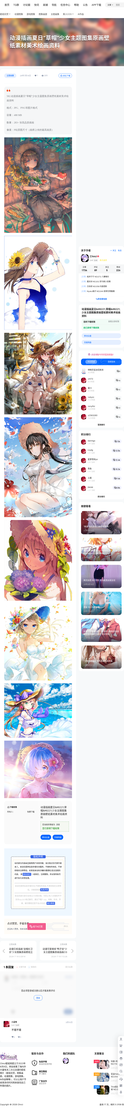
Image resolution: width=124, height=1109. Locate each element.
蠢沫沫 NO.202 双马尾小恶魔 (96, 281)
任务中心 (65, 4)
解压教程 (50, 903)
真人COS (67, 14)
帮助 (76, 4)
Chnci (20, 1104)
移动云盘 (45, 837)
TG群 (16, 4)
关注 (114, 250)
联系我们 (27, 874)
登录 (38, 998)
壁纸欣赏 (4, 14)
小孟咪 (14, 1022)
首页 (7, 4)
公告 (85, 4)
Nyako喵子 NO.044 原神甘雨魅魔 (98, 291)
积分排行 (101, 497)
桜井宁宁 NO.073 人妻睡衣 (95, 277)
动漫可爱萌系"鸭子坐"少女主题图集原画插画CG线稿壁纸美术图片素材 (55, 952)
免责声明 (44, 890)
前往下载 (66, 76)
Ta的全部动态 (101, 299)
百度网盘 (58, 837)
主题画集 (10, 75)
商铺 (45, 4)
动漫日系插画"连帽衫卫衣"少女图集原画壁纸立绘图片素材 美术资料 (21, 952)
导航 (54, 4)
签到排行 (101, 425)
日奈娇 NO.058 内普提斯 (94, 286)
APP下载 (96, 4)
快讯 (36, 4)
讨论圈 (26, 4)
